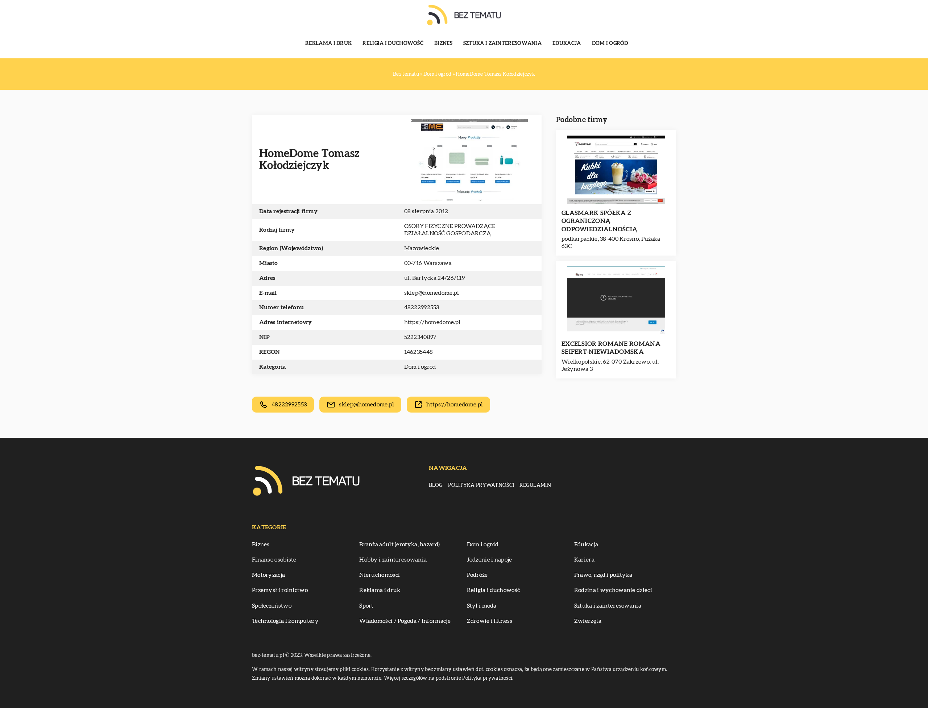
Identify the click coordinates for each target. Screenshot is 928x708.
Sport (366, 606)
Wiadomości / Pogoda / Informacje (405, 621)
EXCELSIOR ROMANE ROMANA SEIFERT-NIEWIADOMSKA (611, 348)
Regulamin (535, 485)
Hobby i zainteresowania (393, 560)
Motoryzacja (268, 575)
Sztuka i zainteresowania (502, 43)
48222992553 (421, 307)
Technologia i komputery (285, 621)
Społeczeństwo (271, 606)
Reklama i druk (328, 43)
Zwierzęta (588, 621)
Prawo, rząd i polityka (603, 575)
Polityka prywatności (481, 485)
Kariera (584, 560)
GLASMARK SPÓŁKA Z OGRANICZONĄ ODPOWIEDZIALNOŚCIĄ (599, 221)
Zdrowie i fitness (490, 621)
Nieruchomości (379, 575)
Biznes (443, 43)
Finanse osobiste (274, 560)
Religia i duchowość (392, 43)
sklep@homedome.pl (431, 293)
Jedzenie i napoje (489, 560)
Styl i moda (482, 606)
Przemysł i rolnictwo (280, 590)
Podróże (477, 575)
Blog (436, 485)
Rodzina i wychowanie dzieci (613, 590)
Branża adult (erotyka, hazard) (399, 544)
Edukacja (566, 43)
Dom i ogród (610, 43)
